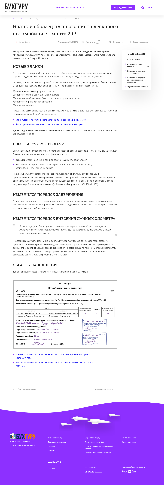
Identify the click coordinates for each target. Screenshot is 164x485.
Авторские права (129, 442)
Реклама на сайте (129, 438)
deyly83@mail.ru (93, 471)
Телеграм (51, 446)
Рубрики (60, 7)
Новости (70, 7)
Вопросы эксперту (55, 438)
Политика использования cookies (98, 453)
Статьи (80, 7)
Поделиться (118, 42)
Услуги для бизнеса (123, 7)
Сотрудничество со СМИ (94, 442)
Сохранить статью (140, 42)
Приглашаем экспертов (57, 442)
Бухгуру (28, 42)
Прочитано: (93, 42)
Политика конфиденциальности (22, 445)
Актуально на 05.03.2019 (68, 42)
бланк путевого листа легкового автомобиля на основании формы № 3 (50, 120)
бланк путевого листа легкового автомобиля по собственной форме (49, 124)
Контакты (51, 451)
